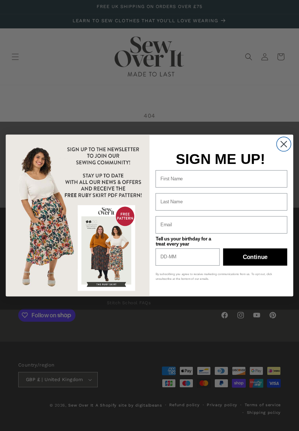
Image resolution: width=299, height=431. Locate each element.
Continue (255, 257)
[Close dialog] (284, 144)
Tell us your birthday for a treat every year (183, 241)
